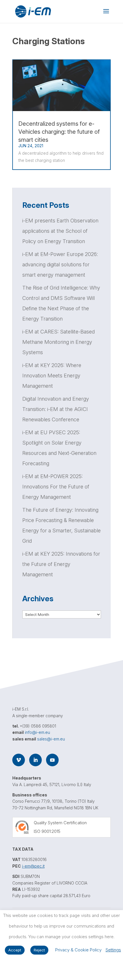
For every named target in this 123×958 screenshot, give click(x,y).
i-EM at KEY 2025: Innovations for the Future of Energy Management (61, 564)
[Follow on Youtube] (52, 760)
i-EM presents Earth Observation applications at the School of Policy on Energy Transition (60, 231)
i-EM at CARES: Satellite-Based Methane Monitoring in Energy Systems (58, 342)
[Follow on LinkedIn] (35, 760)
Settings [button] (113, 950)
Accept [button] (14, 950)
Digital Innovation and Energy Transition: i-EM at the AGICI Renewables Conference (55, 409)
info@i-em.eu (37, 732)
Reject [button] (39, 950)
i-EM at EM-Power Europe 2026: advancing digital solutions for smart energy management (60, 264)
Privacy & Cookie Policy (78, 950)
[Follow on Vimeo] (18, 760)
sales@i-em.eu (51, 738)
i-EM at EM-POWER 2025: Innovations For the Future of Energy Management (55, 486)
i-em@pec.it (33, 866)
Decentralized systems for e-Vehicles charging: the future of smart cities (59, 131)
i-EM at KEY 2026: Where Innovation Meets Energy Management (51, 375)
